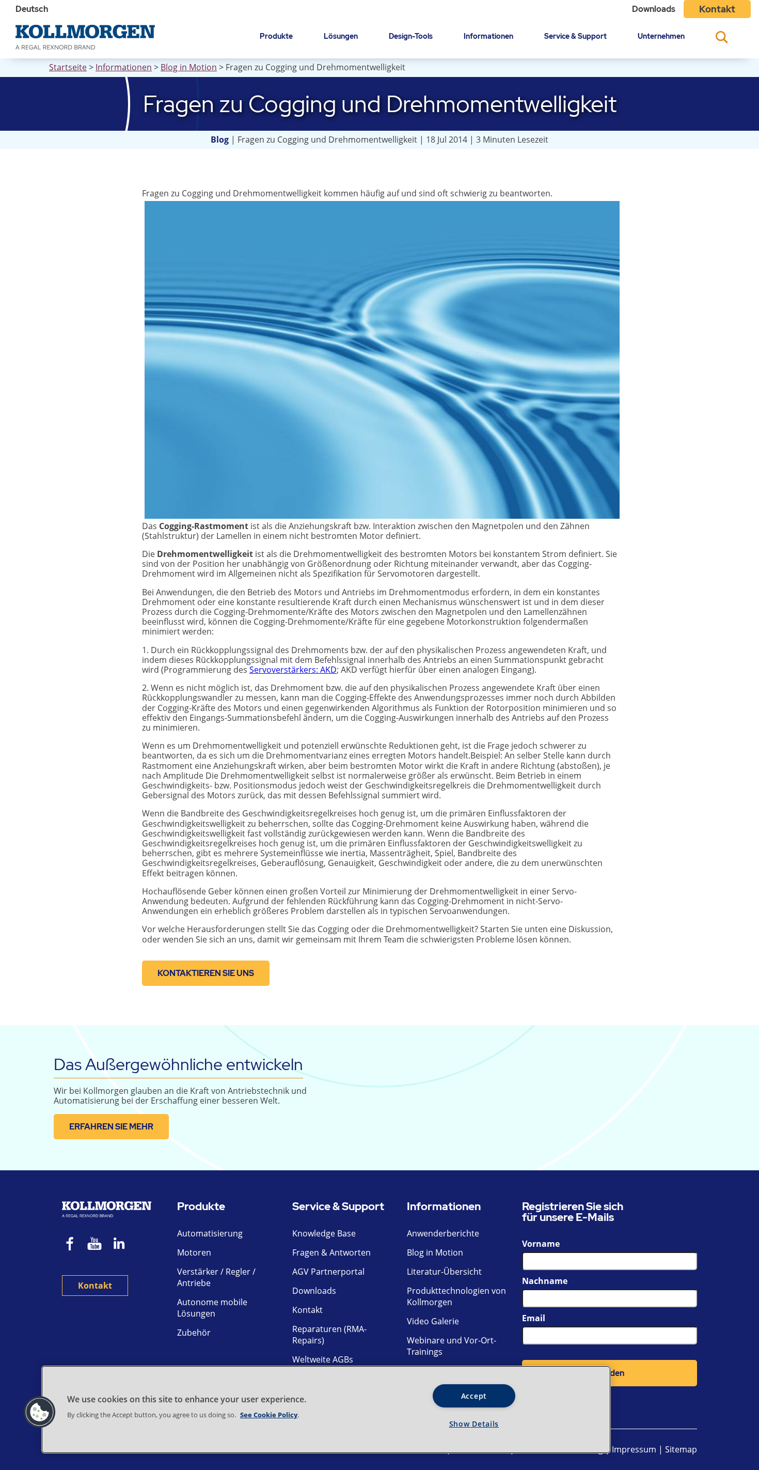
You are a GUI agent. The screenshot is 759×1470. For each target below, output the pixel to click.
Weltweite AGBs (322, 1359)
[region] (326, 1409)
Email (533, 1318)
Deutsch (31, 9)
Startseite (68, 67)
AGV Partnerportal (328, 1271)
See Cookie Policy (268, 1414)
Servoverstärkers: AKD (293, 669)
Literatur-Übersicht (444, 1271)
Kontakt (717, 9)
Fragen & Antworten (331, 1252)
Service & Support (575, 36)
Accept (474, 1396)
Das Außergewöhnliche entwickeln (178, 1064)
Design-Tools (411, 36)
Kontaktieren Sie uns (205, 973)
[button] (39, 1412)
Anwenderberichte (443, 1233)
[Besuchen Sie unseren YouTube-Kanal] (94, 1245)
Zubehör (194, 1332)
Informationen (488, 36)
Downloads (653, 9)
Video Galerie (433, 1321)
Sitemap (681, 1449)
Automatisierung (210, 1233)
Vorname (541, 1243)
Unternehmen (661, 36)
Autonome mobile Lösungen (212, 1307)
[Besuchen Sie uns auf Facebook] (70, 1245)
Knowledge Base (324, 1233)
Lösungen (341, 36)
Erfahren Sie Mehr (111, 1126)
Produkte (276, 36)
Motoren (194, 1252)
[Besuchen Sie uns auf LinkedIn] (122, 1245)
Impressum (634, 1449)
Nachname (544, 1281)
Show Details (474, 1424)
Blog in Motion (189, 67)
